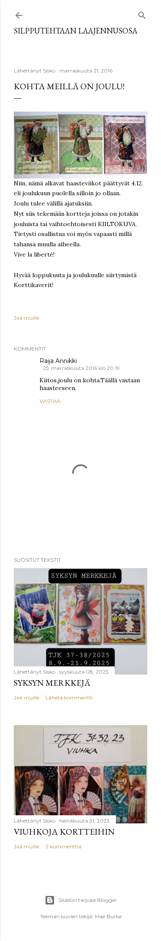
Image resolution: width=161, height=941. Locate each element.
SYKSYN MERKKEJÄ (52, 682)
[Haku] (142, 13)
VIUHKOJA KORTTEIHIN (64, 831)
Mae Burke (108, 916)
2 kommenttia (64, 846)
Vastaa (50, 401)
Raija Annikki (58, 361)
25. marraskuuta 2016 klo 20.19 (81, 368)
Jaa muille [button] (26, 318)
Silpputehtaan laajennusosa (75, 31)
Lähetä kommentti (69, 697)
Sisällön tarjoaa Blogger (87, 900)
